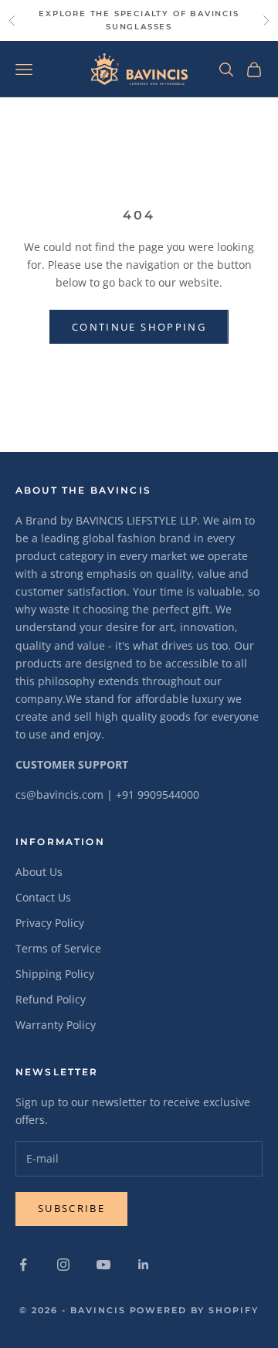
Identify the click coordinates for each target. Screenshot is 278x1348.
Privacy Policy (49, 922)
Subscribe (71, 1208)
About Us (39, 871)
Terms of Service (58, 948)
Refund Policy (50, 999)
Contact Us (43, 897)
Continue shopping (139, 327)
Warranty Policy (55, 1024)
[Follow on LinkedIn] (143, 1264)
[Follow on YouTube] (103, 1264)
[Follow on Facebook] (23, 1264)
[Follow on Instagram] (63, 1264)
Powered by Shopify (194, 1310)
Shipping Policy (54, 973)
